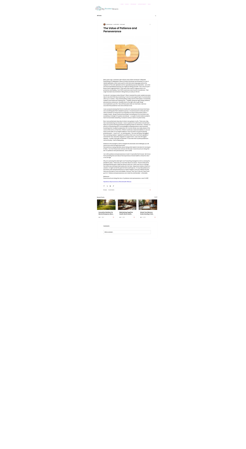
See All (155, 197)
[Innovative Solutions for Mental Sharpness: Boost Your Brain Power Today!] (106, 204)
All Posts (99, 15)
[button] (155, 15)
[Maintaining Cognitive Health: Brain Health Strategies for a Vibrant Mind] (127, 204)
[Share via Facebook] (104, 186)
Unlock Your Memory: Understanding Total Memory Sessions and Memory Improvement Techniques (147, 213)
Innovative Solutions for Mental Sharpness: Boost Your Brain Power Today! (106, 213)
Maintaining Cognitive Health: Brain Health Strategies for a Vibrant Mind (126, 213)
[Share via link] (113, 186)
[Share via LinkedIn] (110, 186)
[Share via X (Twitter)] (107, 186)
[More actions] (150, 24)
